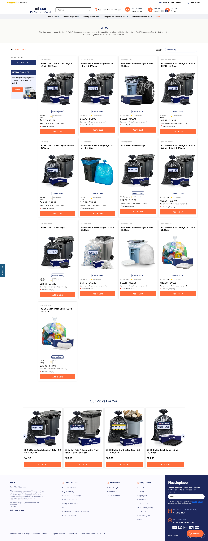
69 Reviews (97, 197)
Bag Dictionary (68, 491)
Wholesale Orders (69, 499)
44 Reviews (97, 279)
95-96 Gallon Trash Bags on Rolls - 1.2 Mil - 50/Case (98, 64)
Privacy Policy (142, 499)
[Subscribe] (202, 496)
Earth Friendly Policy (145, 507)
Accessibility (72, 533)
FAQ (63, 507)
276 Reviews (137, 115)
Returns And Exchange (71, 495)
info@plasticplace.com (183, 522)
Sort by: (159, 50)
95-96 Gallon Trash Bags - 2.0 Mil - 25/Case (178, 228)
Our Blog (140, 491)
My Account (112, 491)
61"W (24, 50)
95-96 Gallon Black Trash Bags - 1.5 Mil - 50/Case (56, 64)
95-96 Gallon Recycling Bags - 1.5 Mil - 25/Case (97, 146)
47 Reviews (177, 197)
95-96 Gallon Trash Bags (133, 145)
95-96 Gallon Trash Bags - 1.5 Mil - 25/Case (57, 310)
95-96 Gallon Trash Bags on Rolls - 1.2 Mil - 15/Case (178, 64)
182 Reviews (178, 115)
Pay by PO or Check (70, 503)
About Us (140, 487)
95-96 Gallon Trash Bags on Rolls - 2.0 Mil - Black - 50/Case (178, 146)
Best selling (171, 49)
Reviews (140, 519)
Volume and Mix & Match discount (75, 511)
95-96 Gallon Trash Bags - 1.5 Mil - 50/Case (97, 228)
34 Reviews (137, 197)
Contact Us (141, 511)
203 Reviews (97, 115)
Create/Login (112, 487)
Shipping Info (142, 495)
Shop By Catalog (69, 487)
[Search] (88, 9)
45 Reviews (57, 279)
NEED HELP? (23, 62)
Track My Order (113, 495)
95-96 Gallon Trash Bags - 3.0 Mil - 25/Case (57, 146)
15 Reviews (56, 361)
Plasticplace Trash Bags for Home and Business (29, 534)
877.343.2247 (179, 513)
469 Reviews (57, 115)
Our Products (142, 503)
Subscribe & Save (69, 515)
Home (17, 50)
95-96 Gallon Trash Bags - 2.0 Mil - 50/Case (137, 64)
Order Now (17, 90)
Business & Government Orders (110, 10)
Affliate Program (143, 515)
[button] (167, 10)
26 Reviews (177, 279)
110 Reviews (57, 197)
